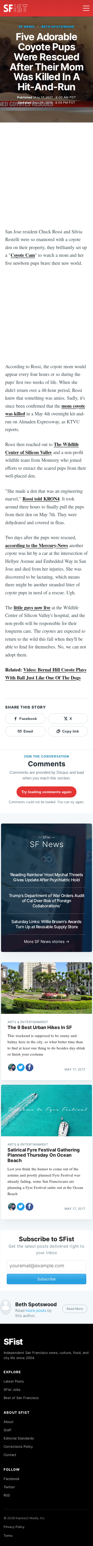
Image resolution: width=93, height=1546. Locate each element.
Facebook (11, 1479)
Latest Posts (14, 1381)
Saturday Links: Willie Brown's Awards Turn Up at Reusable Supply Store (46, 924)
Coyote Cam (23, 254)
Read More (75, 1309)
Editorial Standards (19, 1438)
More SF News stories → (46, 941)
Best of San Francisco (21, 1398)
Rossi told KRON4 (40, 498)
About (8, 1422)
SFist (13, 1342)
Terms (8, 1535)
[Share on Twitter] (20, 1067)
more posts (36, 1310)
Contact (10, 1455)
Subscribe (46, 1279)
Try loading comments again (46, 792)
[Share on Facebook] (29, 1067)
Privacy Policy (14, 1527)
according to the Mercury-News (36, 545)
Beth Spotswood (57, 27)
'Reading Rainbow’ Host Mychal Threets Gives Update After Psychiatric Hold (46, 877)
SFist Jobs (12, 1389)
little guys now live (32, 607)
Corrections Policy (18, 1446)
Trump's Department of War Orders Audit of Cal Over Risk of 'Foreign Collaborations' (46, 900)
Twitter (9, 1487)
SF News (27, 27)
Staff (7, 1430)
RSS (7, 1495)
